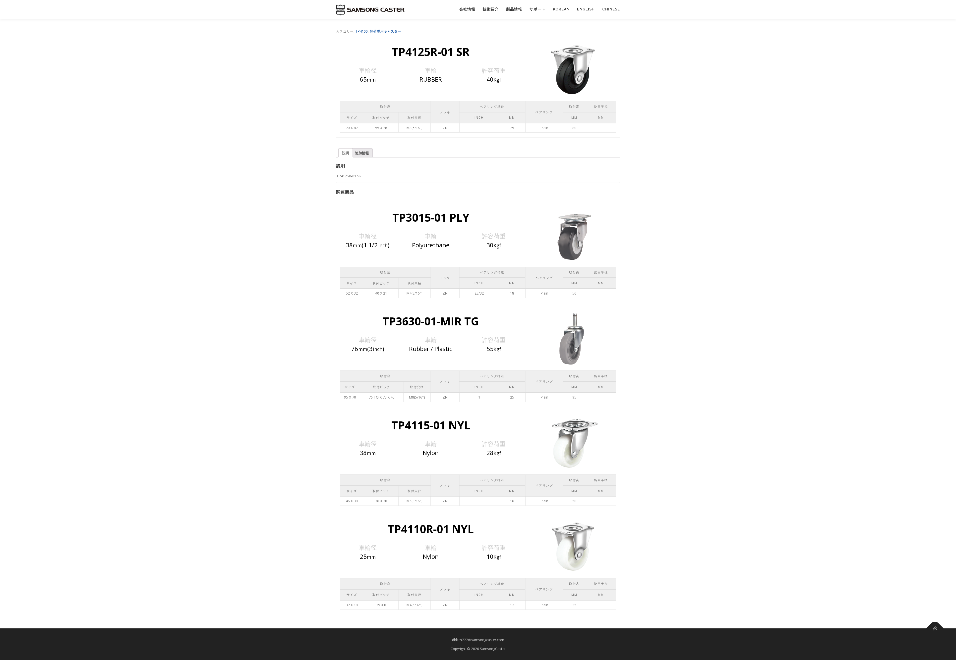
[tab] (345, 152)
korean (561, 9)
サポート (537, 9)
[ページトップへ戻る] (935, 628)
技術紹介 (491, 9)
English (586, 9)
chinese (611, 9)
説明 (345, 153)
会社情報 (467, 9)
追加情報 (362, 153)
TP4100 (361, 31)
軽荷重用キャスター (385, 31)
